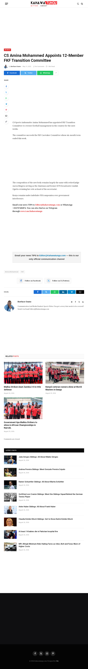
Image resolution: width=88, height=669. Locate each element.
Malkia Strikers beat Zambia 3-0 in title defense (22, 388)
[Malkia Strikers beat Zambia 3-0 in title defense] (23, 373)
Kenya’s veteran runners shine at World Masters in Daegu (63, 388)
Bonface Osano (16, 66)
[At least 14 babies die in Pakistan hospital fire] (10, 534)
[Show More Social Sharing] (56, 73)
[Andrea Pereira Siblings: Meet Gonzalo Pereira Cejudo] (10, 472)
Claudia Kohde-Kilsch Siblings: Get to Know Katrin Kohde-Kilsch (46, 519)
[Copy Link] (6, 121)
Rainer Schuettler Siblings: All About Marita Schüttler (41, 482)
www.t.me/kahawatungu (31, 211)
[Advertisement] (44, 28)
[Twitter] (6, 92)
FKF (22, 272)
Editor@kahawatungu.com (47, 205)
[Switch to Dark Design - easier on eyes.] (78, 4)
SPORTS (7, 50)
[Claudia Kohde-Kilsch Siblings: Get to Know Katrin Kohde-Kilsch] (10, 522)
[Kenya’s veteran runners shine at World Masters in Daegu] (64, 373)
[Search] (82, 3)
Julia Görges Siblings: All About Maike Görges (38, 457)
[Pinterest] (6, 110)
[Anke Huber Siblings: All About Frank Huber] (10, 509)
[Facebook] (6, 86)
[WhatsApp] (6, 98)
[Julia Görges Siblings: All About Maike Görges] (10, 459)
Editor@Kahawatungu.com (52, 255)
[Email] (6, 115)
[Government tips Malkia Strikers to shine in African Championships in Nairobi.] (23, 408)
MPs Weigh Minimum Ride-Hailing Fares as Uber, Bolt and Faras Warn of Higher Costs (49, 545)
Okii (57, 661)
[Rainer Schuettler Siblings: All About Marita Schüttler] (10, 484)
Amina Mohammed (11, 272)
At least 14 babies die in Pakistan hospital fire (38, 531)
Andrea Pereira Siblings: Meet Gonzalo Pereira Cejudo (42, 469)
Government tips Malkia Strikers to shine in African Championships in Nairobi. (20, 425)
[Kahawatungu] (44, 3)
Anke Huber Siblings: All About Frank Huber (37, 507)
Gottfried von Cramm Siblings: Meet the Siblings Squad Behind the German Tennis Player (51, 495)
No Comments (39, 66)
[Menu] (6, 3)
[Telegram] (6, 104)
